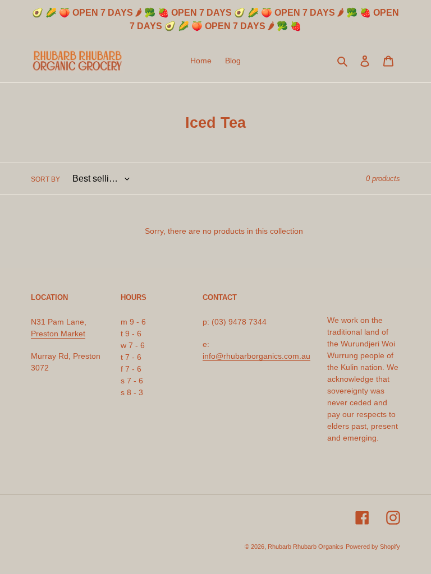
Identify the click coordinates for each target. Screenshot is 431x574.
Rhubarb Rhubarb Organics (305, 546)
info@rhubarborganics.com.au (256, 355)
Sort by (45, 179)
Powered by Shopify (373, 546)
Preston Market (58, 333)
